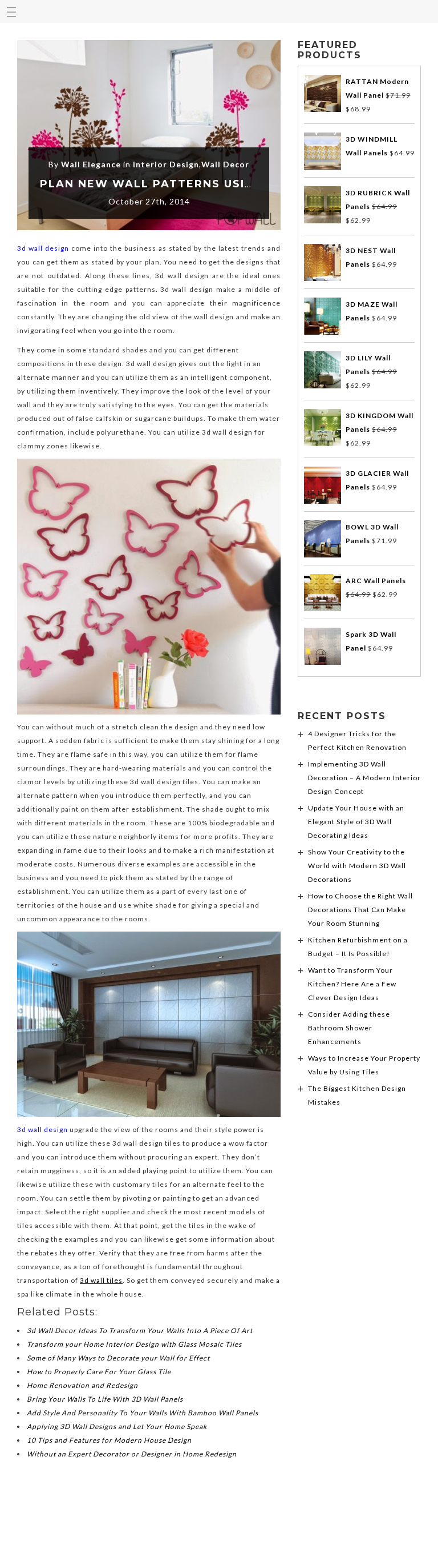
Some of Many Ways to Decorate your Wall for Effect (118, 1358)
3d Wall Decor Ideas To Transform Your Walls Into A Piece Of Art (140, 1330)
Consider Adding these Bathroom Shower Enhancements (349, 1028)
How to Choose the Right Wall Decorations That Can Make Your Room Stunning (360, 910)
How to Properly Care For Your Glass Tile (99, 1371)
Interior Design (166, 164)
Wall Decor (225, 164)
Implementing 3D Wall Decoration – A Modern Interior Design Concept (364, 778)
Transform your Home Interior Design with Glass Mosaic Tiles (134, 1344)
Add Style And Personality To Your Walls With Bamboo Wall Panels (142, 1412)
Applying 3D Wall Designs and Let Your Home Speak (117, 1426)
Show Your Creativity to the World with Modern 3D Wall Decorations (357, 866)
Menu (11, 11)
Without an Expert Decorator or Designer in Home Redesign (132, 1454)
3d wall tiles (101, 1280)
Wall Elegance (91, 164)
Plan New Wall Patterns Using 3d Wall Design (208, 184)
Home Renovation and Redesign (82, 1385)
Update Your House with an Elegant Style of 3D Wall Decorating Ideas (356, 822)
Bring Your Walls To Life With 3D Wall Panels (105, 1399)
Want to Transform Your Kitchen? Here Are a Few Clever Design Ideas (352, 984)
